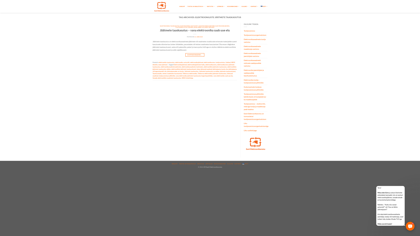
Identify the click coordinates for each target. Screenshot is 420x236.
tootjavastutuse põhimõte (167, 76)
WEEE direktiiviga (187, 78)
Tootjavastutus (249, 31)
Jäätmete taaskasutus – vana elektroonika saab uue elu (195, 30)
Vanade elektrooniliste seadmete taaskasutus (167, 78)
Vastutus (210, 6)
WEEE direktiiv (199, 27)
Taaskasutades (157, 73)
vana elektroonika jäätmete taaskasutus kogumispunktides (194, 76)
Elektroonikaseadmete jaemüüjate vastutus (252, 54)
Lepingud (220, 6)
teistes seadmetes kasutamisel (172, 73)
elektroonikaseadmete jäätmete (171, 67)
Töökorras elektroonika (190, 73)
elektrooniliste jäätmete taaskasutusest (183, 69)
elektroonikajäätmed (207, 26)
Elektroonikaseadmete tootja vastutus (255, 40)
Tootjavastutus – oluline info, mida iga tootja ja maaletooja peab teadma (254, 106)
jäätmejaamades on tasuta (175, 71)
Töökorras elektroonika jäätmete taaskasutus (212, 73)
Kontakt (254, 6)
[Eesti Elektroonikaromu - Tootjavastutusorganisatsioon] (163, 6)
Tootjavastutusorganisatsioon (255, 35)
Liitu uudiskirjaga (250, 130)
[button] (410, 226)
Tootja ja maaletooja (195, 6)
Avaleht (182, 6)
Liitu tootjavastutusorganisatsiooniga (256, 124)
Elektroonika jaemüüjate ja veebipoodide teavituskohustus (254, 73)
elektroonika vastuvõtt (189, 26)
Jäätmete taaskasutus (191, 71)
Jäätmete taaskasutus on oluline (209, 71)
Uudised (190, 27)
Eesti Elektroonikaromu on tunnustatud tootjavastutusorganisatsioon (255, 116)
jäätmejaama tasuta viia (220, 69)
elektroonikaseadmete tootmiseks (192, 67)
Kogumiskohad (232, 6)
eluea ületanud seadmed (204, 69)
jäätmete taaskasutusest (228, 71)
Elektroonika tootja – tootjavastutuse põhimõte (253, 81)
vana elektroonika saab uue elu (223, 76)
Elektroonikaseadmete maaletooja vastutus (252, 47)
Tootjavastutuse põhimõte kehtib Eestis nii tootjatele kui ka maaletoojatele (255, 97)
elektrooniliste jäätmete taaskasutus (215, 67)
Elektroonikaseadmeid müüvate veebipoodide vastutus (252, 63)
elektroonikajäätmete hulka (196, 65)
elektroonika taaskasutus (170, 26)
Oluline (244, 6)
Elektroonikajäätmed (180, 65)
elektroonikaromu (222, 26)
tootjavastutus (181, 27)
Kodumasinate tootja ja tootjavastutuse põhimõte (253, 88)
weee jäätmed (209, 27)
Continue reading (195, 55)
